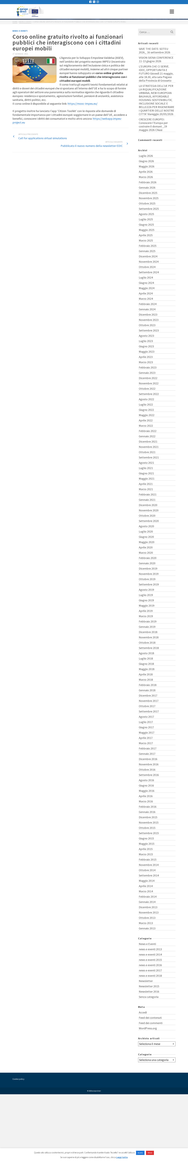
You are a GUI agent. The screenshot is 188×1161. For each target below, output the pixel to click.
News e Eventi (20, 31)
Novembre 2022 (148, 383)
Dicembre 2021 (148, 441)
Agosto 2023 (146, 335)
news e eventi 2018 (150, 975)
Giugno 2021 (146, 473)
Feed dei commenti (150, 1023)
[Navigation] (172, 11)
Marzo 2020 (146, 552)
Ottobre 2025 (147, 203)
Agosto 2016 (146, 780)
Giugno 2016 (146, 785)
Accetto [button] (140, 1153)
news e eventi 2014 (150, 954)
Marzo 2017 (146, 743)
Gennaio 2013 (147, 928)
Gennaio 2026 (147, 187)
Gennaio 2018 (147, 690)
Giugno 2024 (146, 283)
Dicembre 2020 (148, 505)
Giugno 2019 (146, 600)
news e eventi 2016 (150, 965)
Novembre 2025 (148, 198)
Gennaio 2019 (147, 626)
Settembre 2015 (149, 833)
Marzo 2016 (146, 801)
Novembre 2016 (148, 764)
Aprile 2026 (146, 171)
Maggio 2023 (146, 351)
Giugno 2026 (146, 161)
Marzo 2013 (146, 923)
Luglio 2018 (146, 658)
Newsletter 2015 (149, 986)
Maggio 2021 (146, 478)
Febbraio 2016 (147, 806)
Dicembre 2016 (148, 759)
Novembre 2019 (148, 574)
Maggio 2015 (146, 843)
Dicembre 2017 (148, 695)
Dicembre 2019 (148, 568)
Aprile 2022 (146, 420)
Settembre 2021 (149, 457)
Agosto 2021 (146, 462)
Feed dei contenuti (150, 1017)
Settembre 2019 (149, 584)
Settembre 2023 (149, 330)
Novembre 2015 (148, 822)
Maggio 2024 (146, 288)
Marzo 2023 (146, 362)
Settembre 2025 (149, 208)
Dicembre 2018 (148, 632)
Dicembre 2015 (148, 817)
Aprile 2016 (146, 796)
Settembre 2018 (149, 648)
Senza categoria (148, 997)
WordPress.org (148, 1028)
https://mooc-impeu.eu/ (83, 103)
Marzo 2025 (146, 240)
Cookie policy (18, 1079)
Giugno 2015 (146, 838)
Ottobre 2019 (147, 579)
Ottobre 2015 (147, 828)
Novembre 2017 (148, 701)
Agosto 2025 (146, 214)
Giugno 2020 (146, 537)
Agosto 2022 (146, 399)
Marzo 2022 (146, 425)
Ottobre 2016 (147, 769)
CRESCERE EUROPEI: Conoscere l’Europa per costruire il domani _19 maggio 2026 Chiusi (153, 124)
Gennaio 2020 (147, 563)
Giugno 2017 (146, 727)
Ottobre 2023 (147, 325)
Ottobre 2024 (147, 267)
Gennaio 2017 (147, 753)
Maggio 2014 (146, 880)
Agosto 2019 (146, 589)
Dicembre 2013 (148, 907)
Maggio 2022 (146, 415)
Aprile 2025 (146, 235)
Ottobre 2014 (147, 870)
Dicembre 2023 (148, 314)
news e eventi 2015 (150, 960)
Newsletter (146, 981)
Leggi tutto (122, 1157)
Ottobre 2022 (147, 388)
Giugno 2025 (146, 224)
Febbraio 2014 (147, 896)
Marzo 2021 (146, 489)
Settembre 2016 (149, 775)
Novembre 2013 (148, 912)
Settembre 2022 (149, 394)
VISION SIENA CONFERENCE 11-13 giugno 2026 (156, 59)
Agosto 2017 (146, 716)
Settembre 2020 (149, 521)
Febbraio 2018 (147, 685)
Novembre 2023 (148, 320)
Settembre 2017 (149, 711)
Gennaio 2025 (147, 251)
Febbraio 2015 (147, 859)
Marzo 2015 (146, 854)
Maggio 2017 (146, 732)
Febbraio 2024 (147, 304)
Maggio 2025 (146, 230)
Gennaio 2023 (147, 373)
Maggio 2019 (146, 605)
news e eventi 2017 (150, 970)
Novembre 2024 (148, 261)
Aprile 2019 (146, 611)
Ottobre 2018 (147, 642)
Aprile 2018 (146, 674)
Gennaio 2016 (147, 812)
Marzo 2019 (146, 616)
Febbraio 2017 (147, 748)
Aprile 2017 (146, 738)
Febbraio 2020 (147, 558)
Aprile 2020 (146, 547)
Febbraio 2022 (147, 431)
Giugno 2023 (146, 346)
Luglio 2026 (146, 156)
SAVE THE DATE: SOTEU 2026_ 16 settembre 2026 (154, 50)
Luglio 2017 (146, 722)
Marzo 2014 (146, 891)
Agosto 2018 (146, 653)
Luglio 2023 (146, 341)
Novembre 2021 (148, 447)
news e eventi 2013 (150, 949)
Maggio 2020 (146, 542)
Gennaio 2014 (147, 902)
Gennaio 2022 (147, 436)
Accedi (143, 1012)
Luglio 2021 (146, 468)
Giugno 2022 (146, 410)
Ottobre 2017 (147, 706)
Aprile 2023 (146, 357)
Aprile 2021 (146, 484)
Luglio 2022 (146, 404)
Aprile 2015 (146, 849)
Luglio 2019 (146, 595)
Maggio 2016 (146, 791)
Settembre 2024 (149, 272)
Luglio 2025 (146, 219)
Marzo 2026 (146, 177)
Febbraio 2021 (147, 494)
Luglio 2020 (146, 531)
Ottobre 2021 (147, 452)
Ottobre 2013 (147, 918)
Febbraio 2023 (147, 367)
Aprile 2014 (146, 886)
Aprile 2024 (146, 293)
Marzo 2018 (146, 679)
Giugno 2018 (146, 664)
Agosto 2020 (146, 526)
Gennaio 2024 (147, 309)
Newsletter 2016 (149, 991)
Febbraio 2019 (147, 621)
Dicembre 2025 (148, 193)
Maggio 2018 (146, 669)
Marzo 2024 (146, 298)
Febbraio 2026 (147, 182)
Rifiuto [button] (150, 1153)
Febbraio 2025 (147, 246)
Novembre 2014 (148, 865)
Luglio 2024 (146, 277)
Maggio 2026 (146, 166)
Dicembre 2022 (148, 378)
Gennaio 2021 (147, 499)
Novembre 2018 (148, 637)
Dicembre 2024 (148, 256)
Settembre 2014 (149, 875)
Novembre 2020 (148, 510)
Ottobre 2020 (147, 515)
